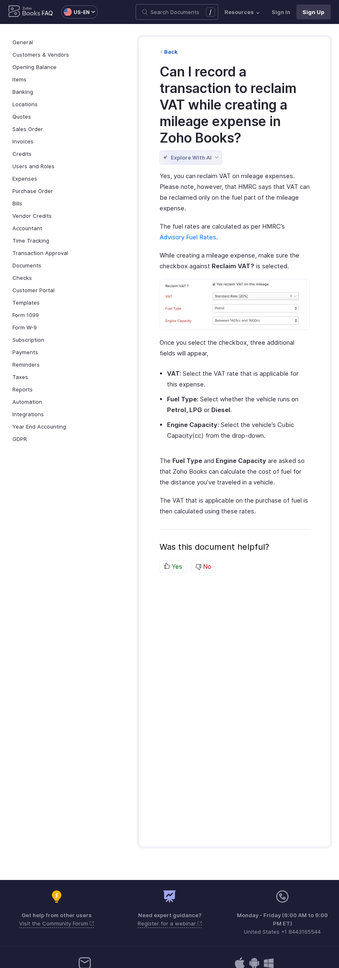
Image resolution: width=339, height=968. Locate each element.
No (206, 566)
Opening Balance (34, 67)
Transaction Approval (40, 253)
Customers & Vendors (40, 54)
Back (171, 51)
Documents (26, 265)
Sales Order (27, 129)
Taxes (20, 377)
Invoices (22, 141)
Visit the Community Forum (54, 923)
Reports (22, 389)
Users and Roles (33, 166)
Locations (25, 104)
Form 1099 (25, 315)
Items (19, 79)
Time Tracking (30, 240)
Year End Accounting (39, 426)
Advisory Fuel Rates (188, 237)
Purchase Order (32, 191)
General (22, 42)
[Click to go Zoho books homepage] (24, 12)
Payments (25, 352)
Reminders (26, 364)
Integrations (28, 414)
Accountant (27, 228)
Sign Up (314, 12)
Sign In (281, 12)
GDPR (19, 439)
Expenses (24, 178)
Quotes (21, 116)
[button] (75, 12)
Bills (17, 203)
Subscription (28, 339)
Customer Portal (33, 290)
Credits (21, 153)
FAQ (47, 13)
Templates (26, 302)
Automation (27, 401)
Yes (176, 566)
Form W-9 (24, 327)
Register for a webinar (168, 923)
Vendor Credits (32, 215)
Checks (22, 277)
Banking (22, 91)
